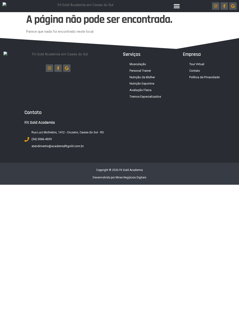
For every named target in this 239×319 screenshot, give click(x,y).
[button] (177, 6)
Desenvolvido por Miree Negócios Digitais (119, 177)
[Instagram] (215, 6)
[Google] (233, 6)
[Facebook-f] (224, 6)
